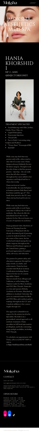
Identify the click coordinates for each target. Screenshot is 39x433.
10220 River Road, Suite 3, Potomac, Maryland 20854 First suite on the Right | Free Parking (19, 387)
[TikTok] (14, 414)
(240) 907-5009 (8, 380)
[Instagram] (5, 414)
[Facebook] (9, 414)
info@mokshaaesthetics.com (15, 383)
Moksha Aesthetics (13, 430)
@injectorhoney (16, 75)
